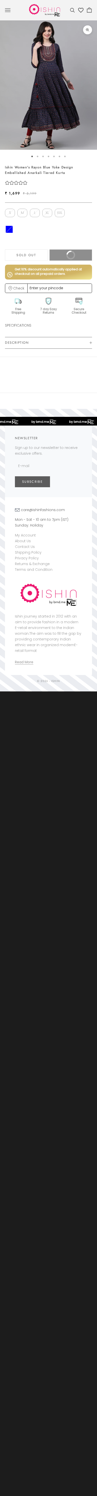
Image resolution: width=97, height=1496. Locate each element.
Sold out (26, 255)
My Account (25, 535)
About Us (23, 540)
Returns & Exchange (32, 563)
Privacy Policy (27, 558)
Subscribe (32, 481)
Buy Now (64, 257)
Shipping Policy (28, 552)
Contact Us (25, 546)
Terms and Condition (33, 569)
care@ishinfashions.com (43, 509)
